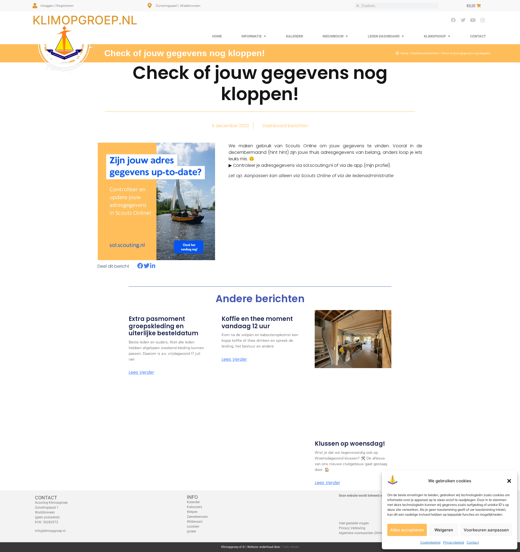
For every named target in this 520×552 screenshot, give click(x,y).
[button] (509, 481)
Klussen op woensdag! (350, 443)
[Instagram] (482, 20)
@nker (191, 531)
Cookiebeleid (430, 542)
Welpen (192, 512)
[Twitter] (463, 20)
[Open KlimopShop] (449, 36)
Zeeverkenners (197, 517)
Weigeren (443, 529)
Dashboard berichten (424, 53)
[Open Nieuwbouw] (346, 36)
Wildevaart (195, 522)
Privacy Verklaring (352, 528)
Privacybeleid (453, 542)
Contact (473, 542)
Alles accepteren (407, 529)
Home (404, 53)
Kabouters (194, 507)
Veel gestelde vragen (354, 523)
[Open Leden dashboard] (402, 36)
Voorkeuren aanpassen (486, 529)
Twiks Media (290, 547)
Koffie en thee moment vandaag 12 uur (257, 322)
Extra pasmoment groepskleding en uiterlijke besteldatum (163, 326)
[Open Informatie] (264, 36)
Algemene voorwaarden (356, 533)
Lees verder (141, 372)
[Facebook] (453, 20)
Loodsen (193, 526)
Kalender (193, 502)
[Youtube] (473, 20)
